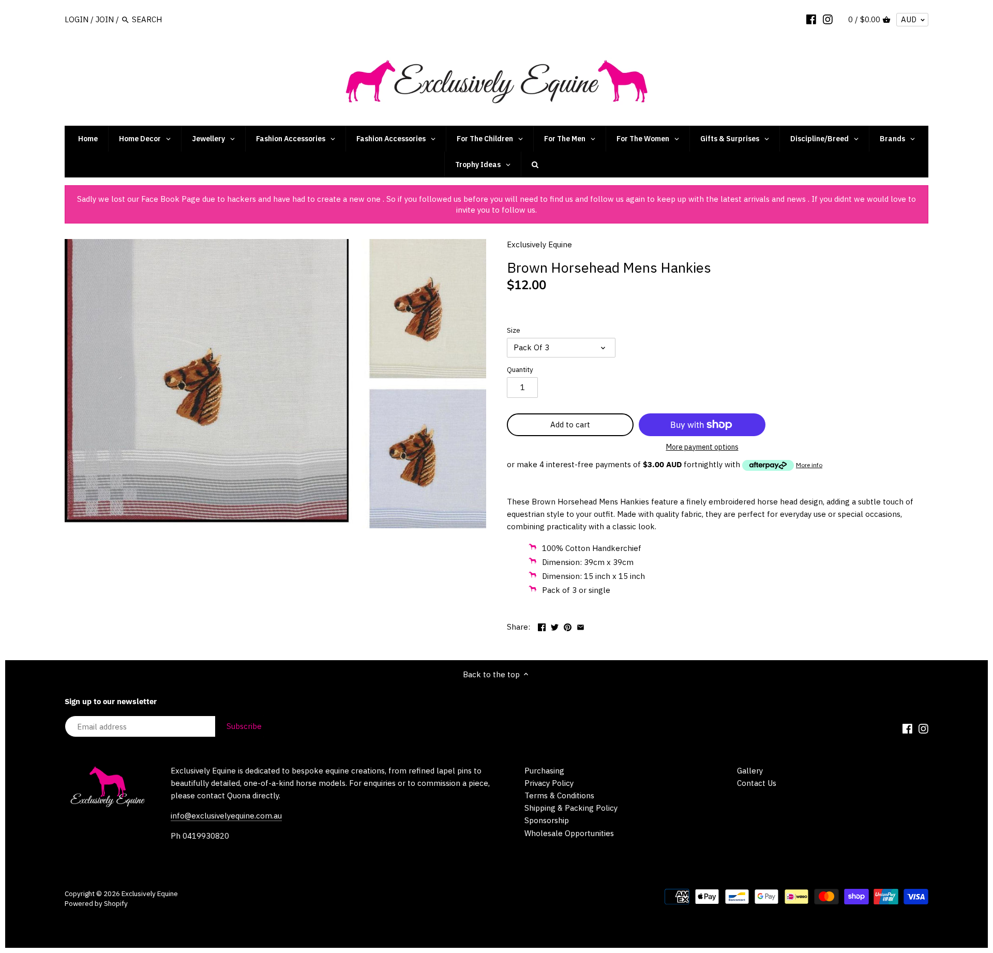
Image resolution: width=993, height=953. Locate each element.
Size (513, 330)
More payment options (702, 447)
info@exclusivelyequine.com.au (226, 816)
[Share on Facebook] (542, 626)
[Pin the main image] (567, 626)
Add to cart (570, 424)
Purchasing (544, 771)
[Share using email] (580, 626)
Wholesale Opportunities (569, 833)
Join (105, 19)
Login (76, 19)
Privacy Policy (549, 783)
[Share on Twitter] (555, 626)
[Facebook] (811, 19)
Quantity (520, 369)
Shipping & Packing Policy (571, 808)
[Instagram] (828, 19)
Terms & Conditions (559, 795)
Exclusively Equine (539, 244)
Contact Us (756, 783)
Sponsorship (546, 820)
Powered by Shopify (96, 903)
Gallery (750, 771)
